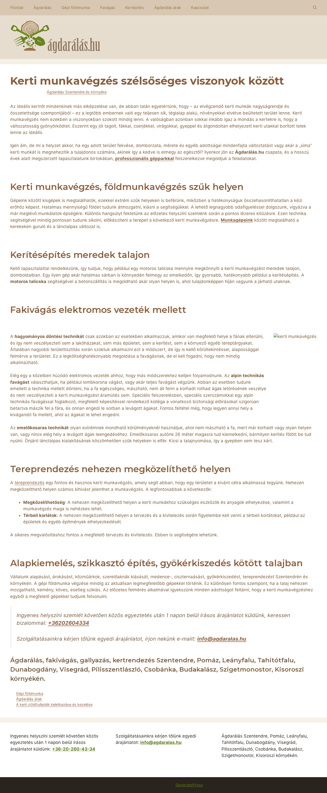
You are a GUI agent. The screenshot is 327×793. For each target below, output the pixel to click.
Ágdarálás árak (167, 7)
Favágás (107, 7)
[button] (315, 7)
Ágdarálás (42, 7)
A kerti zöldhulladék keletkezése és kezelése (54, 704)
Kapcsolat (200, 7)
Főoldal (16, 7)
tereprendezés (29, 482)
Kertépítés (134, 7)
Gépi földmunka (76, 7)
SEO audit (131, 760)
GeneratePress (189, 785)
